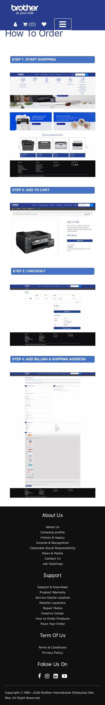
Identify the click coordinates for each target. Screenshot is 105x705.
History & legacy (53, 537)
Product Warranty (53, 592)
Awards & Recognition (52, 542)
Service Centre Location (52, 597)
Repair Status (52, 608)
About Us (53, 527)
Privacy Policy (52, 652)
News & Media (52, 553)
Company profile (52, 532)
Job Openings (52, 563)
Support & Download (52, 587)
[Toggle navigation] (62, 24)
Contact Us (53, 558)
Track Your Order (52, 623)
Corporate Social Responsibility (53, 548)
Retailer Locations (52, 602)
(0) (31, 24)
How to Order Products (53, 618)
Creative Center (52, 613)
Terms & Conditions (52, 647)
